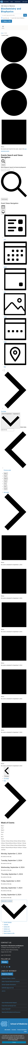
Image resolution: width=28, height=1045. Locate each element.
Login (25, 1031)
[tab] (6, 473)
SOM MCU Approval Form (8, 987)
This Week (3, 411)
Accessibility (6, 1)
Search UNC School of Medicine (17, 18)
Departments (17, 1)
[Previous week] (4, 370)
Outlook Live (7, 929)
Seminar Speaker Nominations (9, 984)
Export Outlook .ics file (9, 933)
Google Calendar (8, 922)
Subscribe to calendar (7, 901)
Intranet (14, 1029)
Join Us (3, 991)
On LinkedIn (7, 966)
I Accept (14, 1042)
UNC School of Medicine (8, 6)
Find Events (4, 199)
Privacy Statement (22, 1029)
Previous (6, 776)
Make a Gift (7, 21)
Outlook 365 (7, 926)
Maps (12, 1)
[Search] (25, 15)
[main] (14, 484)
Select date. (23, 427)
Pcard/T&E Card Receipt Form (9, 1005)
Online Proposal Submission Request (11, 981)
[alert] (14, 134)
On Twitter (1, 966)
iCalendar (6, 924)
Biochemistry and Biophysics (11, 10)
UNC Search (24, 1)
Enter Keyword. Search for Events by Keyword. (13, 167)
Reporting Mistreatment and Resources (11, 1012)
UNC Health (7, 1029)
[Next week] (15, 408)
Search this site (6, 18)
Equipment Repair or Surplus (8, 978)
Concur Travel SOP (6, 1009)
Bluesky (4, 962)
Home (2, 33)
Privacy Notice (15, 1039)
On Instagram (4, 966)
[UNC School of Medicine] (14, 1023)
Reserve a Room (7, 974)
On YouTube (9, 966)
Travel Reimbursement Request (9, 1002)
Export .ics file (7, 931)
